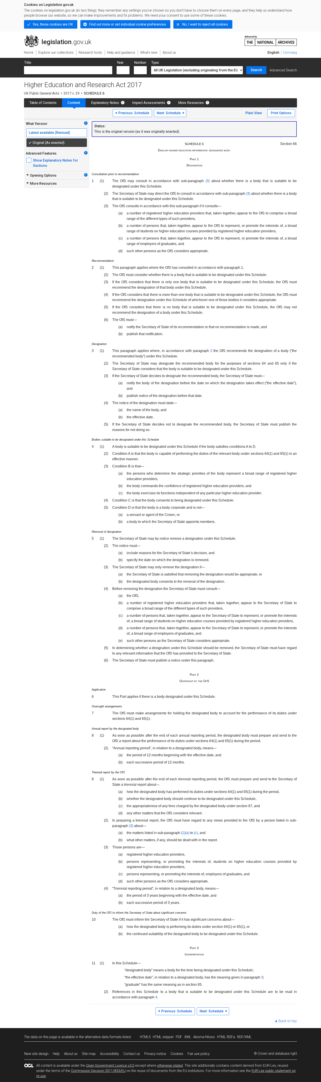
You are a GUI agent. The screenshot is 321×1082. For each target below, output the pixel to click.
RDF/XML (244, 1037)
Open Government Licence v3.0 (110, 1065)
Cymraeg (290, 52)
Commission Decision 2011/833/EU (98, 1071)
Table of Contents (43, 103)
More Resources (191, 103)
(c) (196, 833)
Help (56, 1054)
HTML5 (145, 1037)
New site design (36, 1054)
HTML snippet (163, 1037)
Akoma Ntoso (204, 1037)
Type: (155, 62)
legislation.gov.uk (60, 36)
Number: (140, 62)
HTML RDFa (226, 1037)
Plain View (253, 113)
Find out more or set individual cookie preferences (127, 24)
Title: (28, 62)
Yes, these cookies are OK (53, 24)
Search (256, 70)
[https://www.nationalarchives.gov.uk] (271, 39)
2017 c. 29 (71, 93)
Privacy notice (155, 1054)
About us (71, 1054)
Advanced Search (283, 70)
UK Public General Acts (41, 93)
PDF (179, 1037)
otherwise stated (170, 1065)
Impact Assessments (148, 103)
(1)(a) (185, 833)
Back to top (288, 1021)
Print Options (281, 113)
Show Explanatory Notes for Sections (55, 163)
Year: (120, 62)
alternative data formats (103, 1037)
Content (73, 103)
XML (187, 1037)
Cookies (177, 1054)
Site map (89, 1054)
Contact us (131, 1054)
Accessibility (109, 1054)
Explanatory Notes (105, 103)
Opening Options (41, 175)
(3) (207, 181)
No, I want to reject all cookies (205, 24)
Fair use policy (199, 1054)
